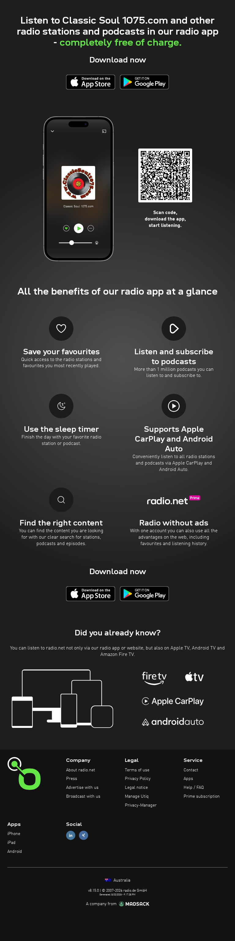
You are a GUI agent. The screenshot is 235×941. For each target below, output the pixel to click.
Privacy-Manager (141, 805)
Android (14, 851)
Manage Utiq (137, 796)
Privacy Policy (138, 779)
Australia (121, 880)
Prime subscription (202, 796)
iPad (11, 843)
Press (71, 779)
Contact (191, 770)
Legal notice (136, 787)
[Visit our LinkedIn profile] (70, 835)
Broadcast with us (83, 796)
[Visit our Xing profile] (83, 835)
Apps (188, 779)
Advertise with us (82, 787)
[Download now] (90, 82)
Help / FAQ (194, 787)
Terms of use (137, 770)
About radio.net (80, 770)
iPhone (13, 834)
